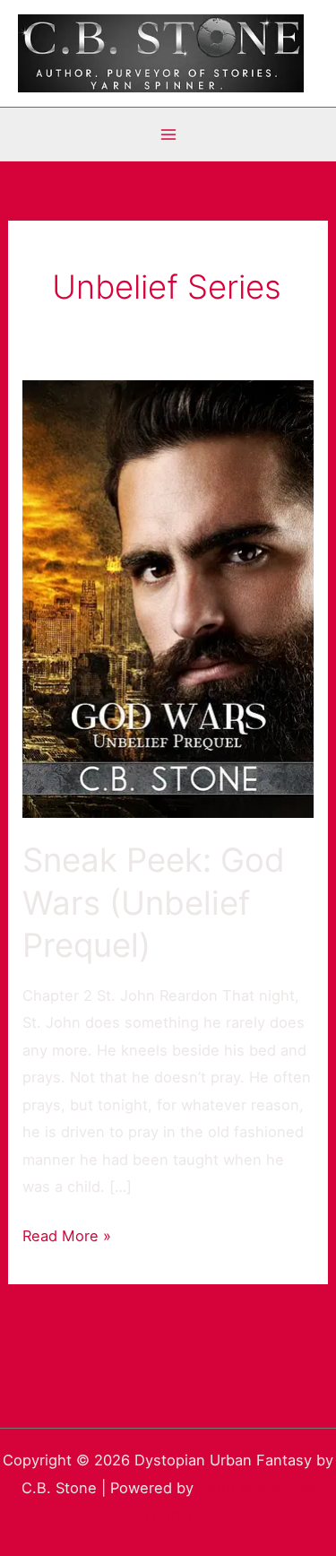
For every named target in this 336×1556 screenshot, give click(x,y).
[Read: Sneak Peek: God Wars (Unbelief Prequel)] (167, 597)
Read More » (66, 1233)
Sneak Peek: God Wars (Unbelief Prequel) (153, 902)
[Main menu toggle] (168, 134)
